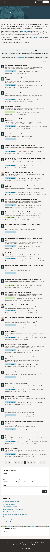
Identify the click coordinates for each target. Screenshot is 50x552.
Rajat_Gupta (15, 219)
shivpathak (20, 429)
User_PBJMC (20, 415)
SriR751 (19, 71)
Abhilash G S (20, 85)
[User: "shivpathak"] (2, 423)
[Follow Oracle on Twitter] (22, 548)
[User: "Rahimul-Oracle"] (2, 173)
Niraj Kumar (20, 205)
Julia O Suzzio (21, 402)
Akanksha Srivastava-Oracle (19, 431)
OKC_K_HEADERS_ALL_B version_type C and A (16, 344)
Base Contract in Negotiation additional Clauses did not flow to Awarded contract (25, 371)
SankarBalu (15, 339)
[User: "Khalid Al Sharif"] (2, 147)
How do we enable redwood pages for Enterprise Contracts (19, 211)
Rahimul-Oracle (21, 178)
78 (40, 462)
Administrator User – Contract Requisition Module (17, 396)
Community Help (19, 543)
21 (31, 462)
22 (34, 462)
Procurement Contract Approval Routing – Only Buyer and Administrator (23, 304)
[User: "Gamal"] (2, 93)
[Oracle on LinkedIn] (26, 548)
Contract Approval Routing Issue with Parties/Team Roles (19, 172)
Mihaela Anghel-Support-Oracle (19, 312)
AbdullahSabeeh (16, 234)
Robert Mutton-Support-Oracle (19, 180)
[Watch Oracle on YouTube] (29, 548)
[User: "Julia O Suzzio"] (2, 397)
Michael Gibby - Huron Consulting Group (26, 258)
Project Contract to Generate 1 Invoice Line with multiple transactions (22, 409)
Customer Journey (31, 5)
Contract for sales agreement (12, 448)
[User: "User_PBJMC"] (2, 410)
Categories (4, 5)
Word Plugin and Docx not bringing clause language (18, 252)
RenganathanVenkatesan (23, 139)
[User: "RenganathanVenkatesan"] (2, 134)
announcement (21, 57)
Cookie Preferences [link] (26, 544)
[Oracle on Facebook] (19, 548)
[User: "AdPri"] (2, 345)
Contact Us (27, 543)
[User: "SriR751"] (2, 66)
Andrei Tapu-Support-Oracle (19, 416)
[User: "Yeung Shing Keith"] (2, 385)
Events (14, 5)
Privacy (32, 543)
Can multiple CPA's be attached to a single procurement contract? (21, 199)
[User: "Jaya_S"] (2, 159)
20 (28, 462)
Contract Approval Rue (10, 331)
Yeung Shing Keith (22, 389)
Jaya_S (19, 165)
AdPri (19, 350)
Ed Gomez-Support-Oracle (18, 207)
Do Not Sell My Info (39, 543)
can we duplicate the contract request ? (15, 133)
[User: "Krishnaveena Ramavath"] (2, 120)
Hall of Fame (21, 5)
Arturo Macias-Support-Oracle (28, 194)
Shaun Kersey (15, 128)
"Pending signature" (10, 435)
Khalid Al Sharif (21, 151)
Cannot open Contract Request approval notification (18, 292)
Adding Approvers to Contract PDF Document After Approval (20, 145)
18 (21, 462)
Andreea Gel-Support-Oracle (19, 352)
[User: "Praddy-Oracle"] (2, 281)
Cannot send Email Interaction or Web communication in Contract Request (23, 279)
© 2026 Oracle (9, 543)
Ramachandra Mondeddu (23, 337)
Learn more (5, 533)
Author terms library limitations (13, 106)
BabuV (19, 364)
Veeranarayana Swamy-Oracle (24, 192)
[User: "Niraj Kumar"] (2, 200)
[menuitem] (40, 2)
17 (18, 462)
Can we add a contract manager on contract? (16, 65)
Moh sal (18, 112)
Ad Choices (34, 544)
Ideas (10, 5)
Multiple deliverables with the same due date (16, 383)
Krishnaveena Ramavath (23, 126)
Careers (40, 544)
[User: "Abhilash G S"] (2, 79)
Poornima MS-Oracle (17, 101)
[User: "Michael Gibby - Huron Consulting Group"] (2, 254)
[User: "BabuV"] (2, 358)
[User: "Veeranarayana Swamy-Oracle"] (2, 186)
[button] (44, 61)
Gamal (19, 99)
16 (15, 462)
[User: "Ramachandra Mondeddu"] (2, 333)
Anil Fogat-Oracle (16, 404)
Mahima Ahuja (21, 273)
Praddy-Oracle (20, 285)
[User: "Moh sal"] (2, 107)
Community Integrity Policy (14, 544)
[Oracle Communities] (35, 2)
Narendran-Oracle (16, 327)
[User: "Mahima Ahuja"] (2, 267)
